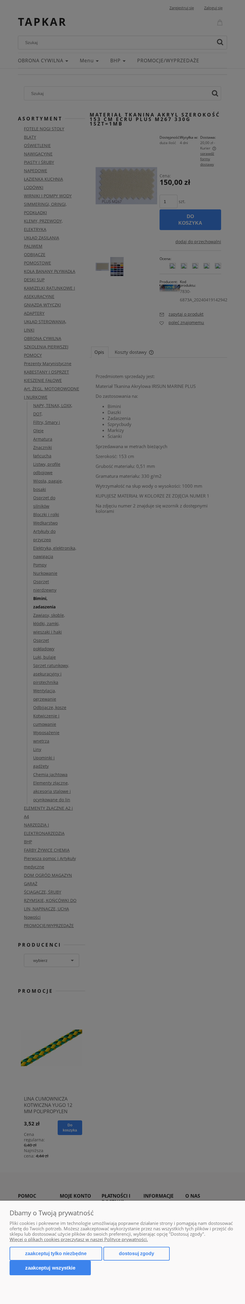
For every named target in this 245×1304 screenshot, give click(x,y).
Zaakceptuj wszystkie (50, 1268)
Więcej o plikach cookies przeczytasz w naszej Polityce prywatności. (79, 1239)
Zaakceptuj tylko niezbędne (56, 1253)
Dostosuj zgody (136, 1253)
